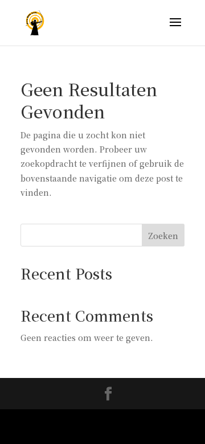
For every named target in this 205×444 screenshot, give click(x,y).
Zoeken (163, 235)
